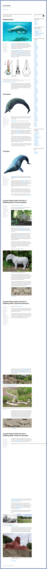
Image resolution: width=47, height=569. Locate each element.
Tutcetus (6, 151)
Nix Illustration (7, 5)
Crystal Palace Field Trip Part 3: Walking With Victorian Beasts (15, 201)
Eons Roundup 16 (36, 23)
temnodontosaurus (5, 321)
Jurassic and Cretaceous (19, 205)
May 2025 (35, 52)
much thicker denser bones (20, 130)
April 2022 (35, 78)
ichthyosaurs (13, 44)
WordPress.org (36, 153)
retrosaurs (4, 320)
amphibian (4, 441)
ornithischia (7, 317)
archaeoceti (4, 119)
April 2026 (35, 44)
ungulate (4, 124)
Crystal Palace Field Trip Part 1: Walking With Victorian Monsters (15, 434)
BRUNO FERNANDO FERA (37, 31)
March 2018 (35, 115)
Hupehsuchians (13, 43)
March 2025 (35, 53)
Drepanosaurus (36, 35)
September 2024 (36, 57)
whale (6, 124)
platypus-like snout (18, 53)
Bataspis (35, 21)
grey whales (18, 141)
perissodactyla (4, 214)
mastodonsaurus (5, 444)
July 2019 (35, 103)
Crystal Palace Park (18, 504)
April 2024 (35, 61)
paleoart (4, 44)
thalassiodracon (5, 322)
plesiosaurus (4, 319)
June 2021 (35, 85)
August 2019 (35, 102)
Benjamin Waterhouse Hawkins (19, 507)
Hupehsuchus (8, 19)
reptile (7, 50)
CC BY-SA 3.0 (16, 525)
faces (20, 440)
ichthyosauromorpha (5, 49)
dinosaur (4, 311)
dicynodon (4, 442)
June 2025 (35, 51)
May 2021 (35, 86)
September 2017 (36, 120)
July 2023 (35, 67)
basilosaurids (22, 180)
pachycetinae (7, 122)
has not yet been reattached (22, 236)
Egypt (19, 177)
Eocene (25, 177)
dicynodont (7, 442)
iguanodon (4, 315)
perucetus (6, 123)
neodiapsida (4, 50)
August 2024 (35, 58)
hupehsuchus (4, 48)
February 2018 (36, 116)
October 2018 (35, 110)
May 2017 (35, 123)
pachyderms (24, 285)
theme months (36, 143)
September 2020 (36, 92)
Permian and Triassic (19, 306)
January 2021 (35, 89)
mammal (4, 181)
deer (7, 209)
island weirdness (36, 136)
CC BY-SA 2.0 (22, 226)
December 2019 (36, 99)
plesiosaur (7, 318)
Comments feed (36, 152)
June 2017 (35, 122)
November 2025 (36, 47)
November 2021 (36, 81)
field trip (4, 206)
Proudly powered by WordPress (10, 565)
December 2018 (36, 108)
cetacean (8, 120)
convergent (22, 54)
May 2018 (35, 114)
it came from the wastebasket (37, 137)
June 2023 (35, 68)
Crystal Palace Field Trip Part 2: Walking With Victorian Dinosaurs (16, 302)
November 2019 (36, 100)
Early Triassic (23, 44)
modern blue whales (19, 133)
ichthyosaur (4, 313)
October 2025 (36, 48)
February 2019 (36, 107)
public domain (11, 524)
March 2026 (35, 45)
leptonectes (7, 315)
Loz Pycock (18, 226)
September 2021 (36, 83)
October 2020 (36, 91)
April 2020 (35, 96)
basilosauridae (4, 120)
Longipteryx (35, 30)
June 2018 (35, 113)
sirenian (21, 137)
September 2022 (36, 74)
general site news (36, 135)
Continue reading (13, 428)
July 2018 (35, 112)
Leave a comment (5, 52)
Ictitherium (35, 22)
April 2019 (35, 105)
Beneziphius (35, 24)
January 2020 (36, 98)
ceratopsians (35, 133)
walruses (22, 141)
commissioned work (36, 134)
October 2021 (35, 82)
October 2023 (36, 65)
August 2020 (35, 93)
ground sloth (4, 211)
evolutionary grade (25, 181)
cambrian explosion (36, 132)
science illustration (5, 440)
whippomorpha (5, 125)
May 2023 (35, 69)
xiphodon (6, 216)
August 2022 (35, 75)
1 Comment (4, 217)
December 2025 (36, 46)
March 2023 (35, 70)
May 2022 (35, 77)
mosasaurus (4, 317)
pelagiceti (4, 123)
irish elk (7, 211)
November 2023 (36, 64)
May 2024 (35, 60)
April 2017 (35, 124)
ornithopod (4, 318)
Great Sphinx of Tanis (23, 527)
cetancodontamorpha (5, 180)
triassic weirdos (4, 51)
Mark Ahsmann (12, 525)
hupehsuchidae (5, 47)
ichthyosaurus (4, 314)
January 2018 (35, 117)
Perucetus (7, 94)
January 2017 (35, 126)
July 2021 (35, 84)
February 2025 (36, 54)
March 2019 (35, 106)
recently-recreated (15, 272)
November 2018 (36, 109)
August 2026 (35, 41)
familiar (17, 440)
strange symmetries (36, 142)
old (18, 440)
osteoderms (20, 48)
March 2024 (35, 62)
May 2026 (35, 43)
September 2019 (36, 101)
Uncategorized (36, 144)
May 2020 (35, 95)
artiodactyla (7, 119)
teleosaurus (6, 320)
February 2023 (36, 71)
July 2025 (35, 50)
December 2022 (36, 72)
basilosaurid (27, 116)
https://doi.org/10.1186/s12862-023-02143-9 (9, 81)
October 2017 (35, 119)
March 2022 (35, 79)
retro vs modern (36, 140)
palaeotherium (4, 213)
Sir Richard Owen (17, 508)
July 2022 (35, 76)
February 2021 (36, 88)
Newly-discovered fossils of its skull (22, 51)
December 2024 (36, 55)
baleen (24, 84)
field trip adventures (5, 210)
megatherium (4, 212)
